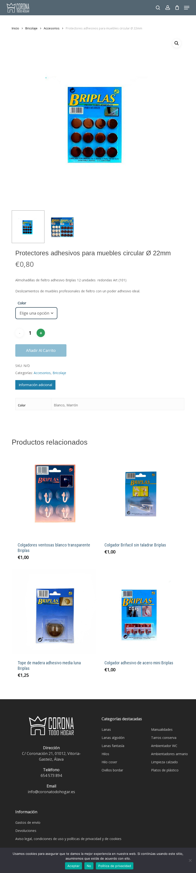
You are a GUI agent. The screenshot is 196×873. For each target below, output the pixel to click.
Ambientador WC (164, 745)
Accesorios (52, 28)
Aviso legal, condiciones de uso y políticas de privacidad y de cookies (68, 838)
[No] (190, 860)
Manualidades (162, 729)
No (89, 866)
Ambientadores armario (169, 754)
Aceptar (73, 866)
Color (22, 302)
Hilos (105, 754)
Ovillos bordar (112, 770)
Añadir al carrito (41, 350)
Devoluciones (25, 830)
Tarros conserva (163, 737)
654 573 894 (51, 775)
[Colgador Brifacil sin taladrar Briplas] (140, 494)
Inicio (15, 28)
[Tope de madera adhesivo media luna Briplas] (54, 611)
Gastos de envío (27, 822)
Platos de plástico (165, 770)
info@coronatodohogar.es (51, 791)
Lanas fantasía (113, 745)
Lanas (106, 729)
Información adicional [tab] (35, 384)
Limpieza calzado (164, 762)
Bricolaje (31, 28)
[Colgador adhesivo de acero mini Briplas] (140, 611)
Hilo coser (109, 762)
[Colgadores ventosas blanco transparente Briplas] (54, 494)
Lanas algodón (113, 737)
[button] (186, 7)
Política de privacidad (114, 866)
